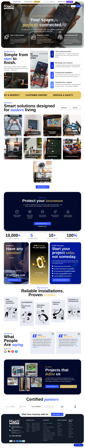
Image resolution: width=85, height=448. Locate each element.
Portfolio (51, 5)
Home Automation (33, 133)
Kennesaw (71, 425)
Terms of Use (61, 444)
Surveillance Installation (42, 179)
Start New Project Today (68, 386)
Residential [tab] (64, 107)
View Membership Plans (42, 223)
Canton (70, 434)
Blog (59, 5)
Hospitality (59, 431)
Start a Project (56, 414)
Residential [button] (24, 5)
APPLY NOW (37, 1)
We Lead (63, 5)
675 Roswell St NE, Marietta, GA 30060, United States (16, 427)
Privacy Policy (54, 444)
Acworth (70, 423)
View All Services (41, 186)
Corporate (59, 429)
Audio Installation (13, 156)
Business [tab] (75, 107)
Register (78, 6)
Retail (58, 427)
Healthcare (59, 425)
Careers (56, 5)
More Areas (71, 436)
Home (18, 5)
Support (68, 5)
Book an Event (38, 5)
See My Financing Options (60, 280)
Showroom (45, 5)
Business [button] (31, 5)
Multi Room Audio (33, 156)
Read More (35, 347)
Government (59, 434)
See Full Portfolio (51, 386)
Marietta (70, 431)
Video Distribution (52, 156)
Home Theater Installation (48, 427)
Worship (59, 423)
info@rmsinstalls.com (15, 430)
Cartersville (71, 429)
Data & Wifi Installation (48, 423)
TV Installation (72, 133)
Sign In (73, 6)
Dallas (70, 427)
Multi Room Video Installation (49, 434)
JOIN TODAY (69, 1)
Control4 (45, 425)
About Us (66, 444)
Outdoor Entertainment (72, 156)
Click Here (13, 432)
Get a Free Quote (13, 280)
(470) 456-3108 (16, 1)
